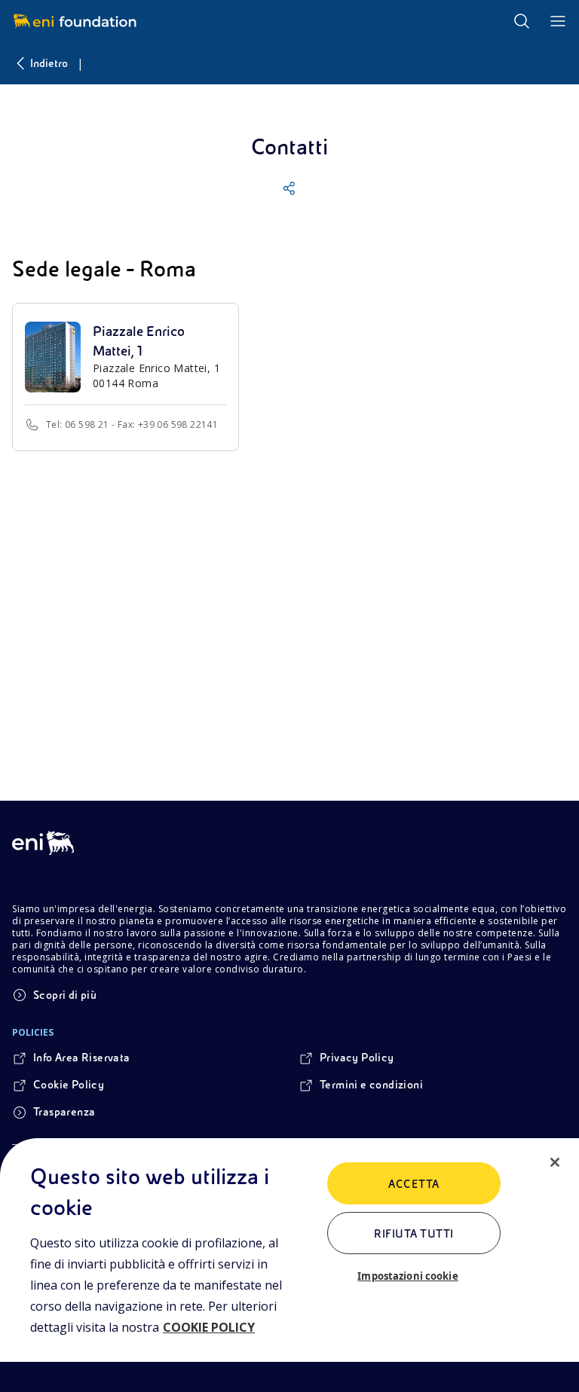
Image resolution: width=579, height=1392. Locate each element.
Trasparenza (64, 1112)
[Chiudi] (554, 1162)
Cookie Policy (68, 1085)
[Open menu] (558, 21)
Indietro (49, 63)
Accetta (413, 1184)
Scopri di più (64, 995)
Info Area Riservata (81, 1058)
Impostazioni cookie (407, 1276)
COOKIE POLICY (209, 1327)
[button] (289, 188)
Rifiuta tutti (413, 1234)
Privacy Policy (357, 1058)
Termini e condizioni (371, 1085)
